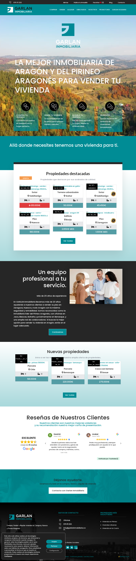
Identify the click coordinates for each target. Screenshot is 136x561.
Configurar (8, 556)
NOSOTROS (93, 10)
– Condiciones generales (76, 556)
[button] (120, 443)
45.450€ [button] (101, 205)
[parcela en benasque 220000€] (68, 364)
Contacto (121, 3)
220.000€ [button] (68, 381)
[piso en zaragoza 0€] (101, 214)
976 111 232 (17, 2)
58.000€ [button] (31, 378)
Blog (110, 3)
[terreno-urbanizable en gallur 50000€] (68, 187)
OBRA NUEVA (81, 10)
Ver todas (68, 241)
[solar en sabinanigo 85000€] (35, 187)
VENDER (62, 10)
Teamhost (122, 556)
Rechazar (54, 546)
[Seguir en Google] (75, 547)
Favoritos (98, 3)
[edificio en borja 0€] (68, 212)
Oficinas (66, 520)
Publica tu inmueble (80, 3)
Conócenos (57, 332)
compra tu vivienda (22, 116)
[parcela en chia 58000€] (31, 362)
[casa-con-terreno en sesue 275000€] (104, 364)
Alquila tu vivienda (77, 116)
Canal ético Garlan (89, 556)
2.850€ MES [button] (68, 229)
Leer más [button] (64, 453)
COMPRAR (53, 10)
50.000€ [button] (68, 205)
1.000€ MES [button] (101, 231)
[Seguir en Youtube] (67, 547)
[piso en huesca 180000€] (35, 214)
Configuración (54, 551)
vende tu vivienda (53, 115)
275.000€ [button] (104, 381)
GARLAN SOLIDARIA (119, 10)
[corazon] (45, 365)
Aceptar (54, 542)
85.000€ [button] (35, 205)
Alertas (65, 3)
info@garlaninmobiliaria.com (74, 529)
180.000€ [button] (35, 231)
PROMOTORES (104, 10)
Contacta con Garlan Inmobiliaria (68, 490)
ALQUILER (70, 10)
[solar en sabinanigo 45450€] (101, 187)
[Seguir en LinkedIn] (71, 547)
